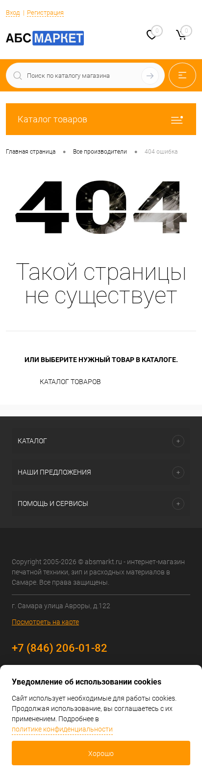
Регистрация (45, 12)
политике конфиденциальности (62, 729)
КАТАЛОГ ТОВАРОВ (70, 382)
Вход (13, 12)
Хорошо (101, 753)
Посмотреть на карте (45, 622)
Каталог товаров (52, 119)
